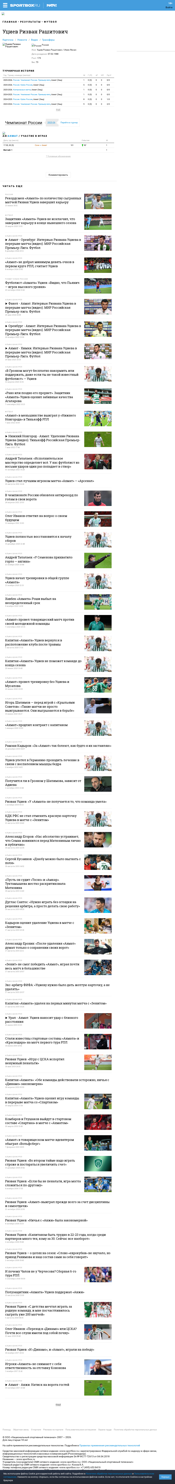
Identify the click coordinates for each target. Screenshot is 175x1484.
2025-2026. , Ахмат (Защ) (32, 80)
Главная (10, 21)
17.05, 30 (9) (8, 145)
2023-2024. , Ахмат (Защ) (32, 104)
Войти (169, 7)
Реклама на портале (53, 1430)
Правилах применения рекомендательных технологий (109, 1445)
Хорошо (165, 1477)
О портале (36, 1430)
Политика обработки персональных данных (135, 1430)
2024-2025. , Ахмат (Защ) (32, 94)
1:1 (72, 145)
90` (84, 145)
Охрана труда (105, 1430)
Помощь (7, 1430)
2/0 (108, 104)
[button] (24, 122)
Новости (22, 39)
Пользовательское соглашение (80, 1430)
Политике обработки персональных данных (109, 1473)
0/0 (108, 80)
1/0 (108, 99)
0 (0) (90, 80)
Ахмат (13, 136)
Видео (34, 39)
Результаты (30, 21)
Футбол (50, 21)
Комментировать (58, 174)
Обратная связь (21, 1430)
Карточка (8, 39)
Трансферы (48, 39)
